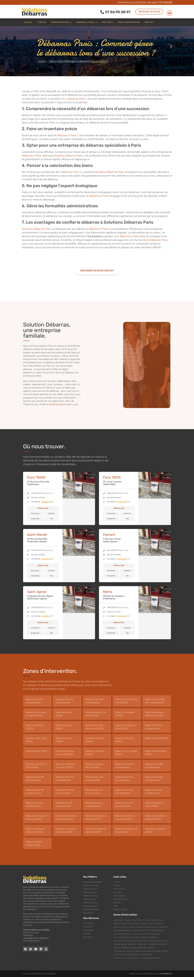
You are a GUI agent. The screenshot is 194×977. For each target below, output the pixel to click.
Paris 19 (147, 927)
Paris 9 (124, 923)
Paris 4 (141, 920)
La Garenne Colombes (142, 951)
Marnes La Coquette (129, 954)
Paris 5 (148, 920)
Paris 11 (138, 923)
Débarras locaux (85, 22)
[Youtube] (35, 949)
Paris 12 (145, 923)
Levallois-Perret (145, 954)
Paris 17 (132, 927)
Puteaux (151, 947)
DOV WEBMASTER (165, 974)
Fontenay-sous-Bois (122, 958)
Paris (115, 920)
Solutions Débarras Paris (68, 155)
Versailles (132, 944)
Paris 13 (153, 923)
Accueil (28, 22)
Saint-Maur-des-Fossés (159, 941)
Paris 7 (161, 920)
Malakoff (125, 947)
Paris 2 (128, 920)
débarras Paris (76, 98)
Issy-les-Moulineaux (122, 934)
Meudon (133, 947)
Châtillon (153, 930)
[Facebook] (25, 949)
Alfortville (163, 927)
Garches (117, 947)
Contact (149, 22)
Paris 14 (160, 923)
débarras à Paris (66, 135)
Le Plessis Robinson (160, 951)
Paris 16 (124, 927)
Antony (117, 954)
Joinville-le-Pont (139, 958)
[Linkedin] (41, 949)
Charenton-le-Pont (141, 930)
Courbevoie (162, 944)
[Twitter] (30, 949)
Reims (134, 941)
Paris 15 (117, 927)
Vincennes (152, 944)
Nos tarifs (107, 22)
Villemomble (142, 944)
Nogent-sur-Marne (149, 937)
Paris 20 (155, 927)
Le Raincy (156, 934)
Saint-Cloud (143, 941)
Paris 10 (130, 923)
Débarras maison (60, 22)
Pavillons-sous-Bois (122, 941)
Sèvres (124, 944)
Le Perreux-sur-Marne (141, 934)
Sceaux (117, 944)
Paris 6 (155, 920)
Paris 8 (117, 923)
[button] (169, 13)
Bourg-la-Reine (153, 958)
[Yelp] (46, 949)
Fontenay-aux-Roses (123, 951)
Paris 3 (135, 920)
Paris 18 (139, 927)
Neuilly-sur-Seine (133, 937)
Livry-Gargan (119, 937)
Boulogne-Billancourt (123, 930)
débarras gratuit (58, 404)
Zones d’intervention (129, 22)
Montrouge (142, 947)
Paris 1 (121, 920)
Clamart (161, 930)
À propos (41, 22)
